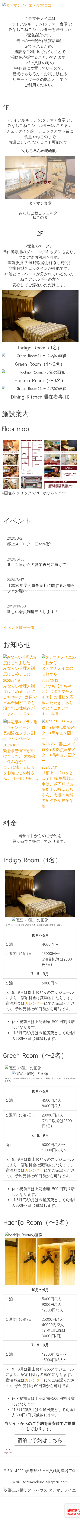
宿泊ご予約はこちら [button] (40, 1440)
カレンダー (34, 1003)
